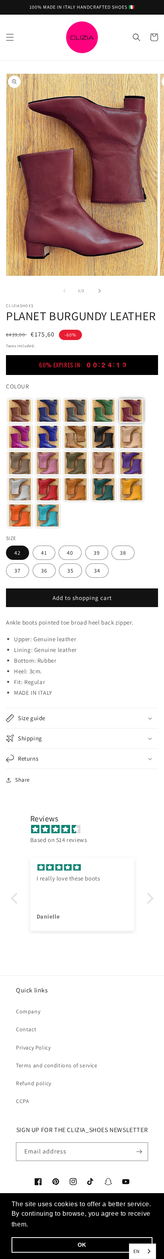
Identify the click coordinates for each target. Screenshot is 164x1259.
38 (123, 552)
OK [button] (82, 1245)
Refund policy (33, 1083)
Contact (26, 1029)
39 (97, 552)
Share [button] (22, 779)
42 (17, 552)
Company (28, 1011)
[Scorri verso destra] (99, 291)
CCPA (22, 1101)
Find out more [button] (52, 1224)
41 (44, 552)
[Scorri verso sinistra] (64, 291)
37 (17, 570)
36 (44, 570)
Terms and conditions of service (57, 1065)
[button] (10, 37)
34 (97, 570)
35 (70, 570)
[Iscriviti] (139, 1151)
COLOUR (17, 386)
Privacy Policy (33, 1047)
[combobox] (142, 1251)
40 (70, 552)
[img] (86, 829)
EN (136, 1251)
